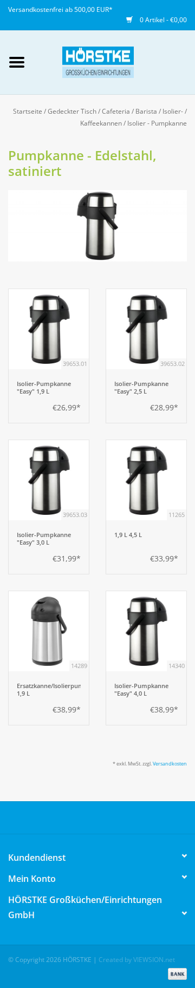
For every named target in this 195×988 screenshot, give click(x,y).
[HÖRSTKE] (114, 61)
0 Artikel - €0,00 (162, 19)
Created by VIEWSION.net (137, 959)
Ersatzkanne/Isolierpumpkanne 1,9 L (49, 689)
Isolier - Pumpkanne (157, 123)
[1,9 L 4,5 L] (146, 480)
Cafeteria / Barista (129, 111)
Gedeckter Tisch (72, 111)
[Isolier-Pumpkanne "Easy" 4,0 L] (146, 631)
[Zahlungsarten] (175, 973)
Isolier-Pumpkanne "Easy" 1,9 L (44, 387)
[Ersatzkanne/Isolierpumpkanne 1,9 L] (49, 631)
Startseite (27, 111)
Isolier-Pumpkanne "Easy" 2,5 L (141, 387)
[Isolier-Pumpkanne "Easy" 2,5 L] (146, 329)
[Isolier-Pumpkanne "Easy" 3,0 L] (49, 480)
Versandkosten (170, 763)
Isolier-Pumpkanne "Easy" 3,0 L (44, 538)
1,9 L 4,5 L (128, 535)
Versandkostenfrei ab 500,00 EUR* (60, 9)
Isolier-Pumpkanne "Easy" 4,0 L (141, 689)
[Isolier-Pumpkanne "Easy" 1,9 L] (49, 329)
